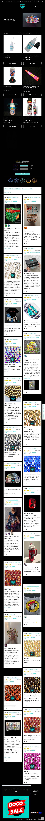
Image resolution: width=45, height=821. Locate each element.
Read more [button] (7, 248)
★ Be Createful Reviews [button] (43, 412)
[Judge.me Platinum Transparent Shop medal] (22, 180)
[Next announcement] (42, 1)
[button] (3, 6)
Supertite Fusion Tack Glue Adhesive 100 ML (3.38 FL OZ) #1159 (12, 118)
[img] (22, 161)
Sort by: (20, 33)
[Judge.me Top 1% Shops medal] (28, 180)
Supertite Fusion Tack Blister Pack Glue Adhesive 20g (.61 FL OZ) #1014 (31, 87)
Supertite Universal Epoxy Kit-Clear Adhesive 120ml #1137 (11, 151)
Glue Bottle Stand (7, 86)
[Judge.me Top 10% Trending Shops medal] (34, 180)
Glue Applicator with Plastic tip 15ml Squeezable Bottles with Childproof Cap (31, 55)
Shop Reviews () (27, 189)
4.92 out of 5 (25, 161)
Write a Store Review (22, 173)
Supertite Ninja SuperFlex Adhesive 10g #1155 (31, 118)
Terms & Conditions (36, 800)
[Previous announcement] (2, 1)
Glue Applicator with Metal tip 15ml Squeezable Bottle (11, 55)
